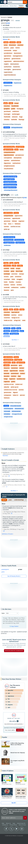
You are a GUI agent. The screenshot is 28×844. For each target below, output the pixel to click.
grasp (8, 23)
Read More (5, 455)
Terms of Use (22, 824)
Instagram (22, 829)
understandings (19, 500)
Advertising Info (21, 823)
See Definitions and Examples (13, 724)
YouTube (16, 829)
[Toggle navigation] (1, 2)
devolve (12, 721)
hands (4, 500)
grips (10, 500)
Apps (14, 823)
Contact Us (5, 824)
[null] (18, 721)
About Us (8, 823)
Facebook (6, 829)
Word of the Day (14, 718)
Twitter (11, 829)
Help (3, 823)
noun (18, 20)
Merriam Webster (4, 811)
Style (3, 613)
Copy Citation (14, 626)
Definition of (7, 534)
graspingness (5, 569)
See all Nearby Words (13, 576)
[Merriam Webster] (14, 715)
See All (14, 803)
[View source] (9, 476)
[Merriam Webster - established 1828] (5, 2)
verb (16, 195)
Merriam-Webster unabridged (14, 650)
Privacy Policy (13, 824)
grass (3, 572)
